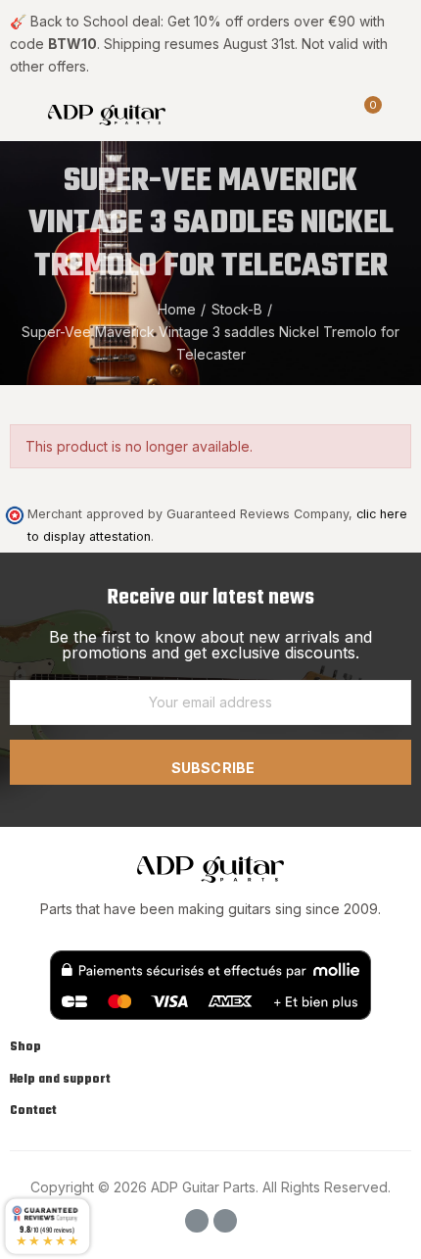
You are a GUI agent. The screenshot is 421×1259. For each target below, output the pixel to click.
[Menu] (19, 113)
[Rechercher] (331, 113)
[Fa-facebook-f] (197, 1221)
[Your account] (401, 113)
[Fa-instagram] (225, 1221)
